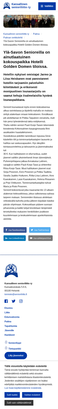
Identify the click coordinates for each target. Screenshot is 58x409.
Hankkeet (10, 335)
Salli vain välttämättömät (19, 403)
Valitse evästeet (32, 395)
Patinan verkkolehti (13, 37)
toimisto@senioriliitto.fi (16, 294)
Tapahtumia (11, 326)
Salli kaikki (12, 395)
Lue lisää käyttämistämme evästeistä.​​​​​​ (23, 388)
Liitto (7, 312)
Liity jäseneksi (15, 355)
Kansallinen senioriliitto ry (16, 34)
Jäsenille (9, 330)
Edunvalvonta (12, 317)
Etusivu (9, 308)
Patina (36, 34)
